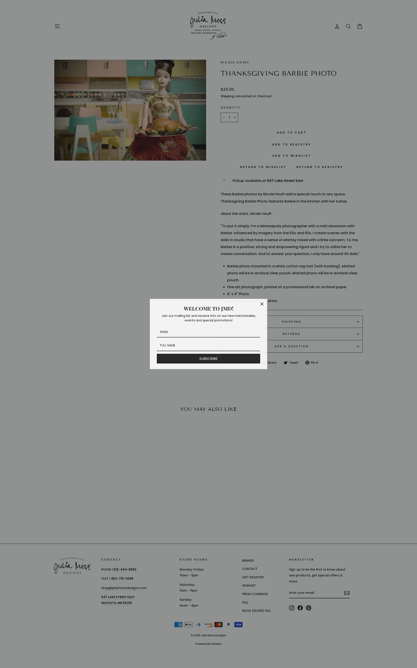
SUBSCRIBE (208, 358)
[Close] (262, 304)
